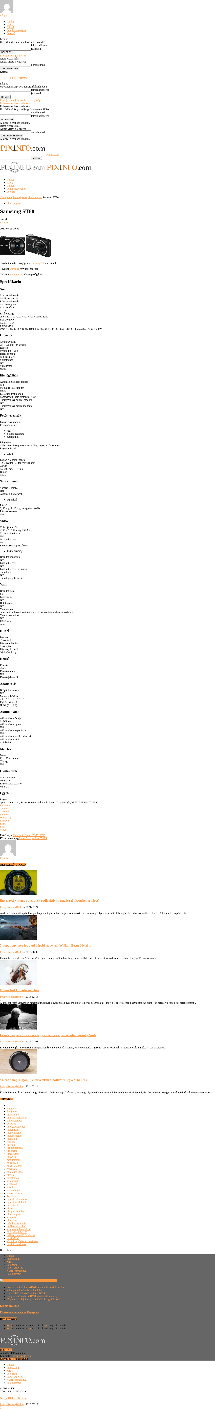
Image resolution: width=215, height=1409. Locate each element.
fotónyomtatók (14, 1132)
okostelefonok (14, 1165)
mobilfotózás (13, 1159)
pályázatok (12, 1168)
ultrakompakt (35, 197)
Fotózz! (11, 33)
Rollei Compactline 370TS (33, 838)
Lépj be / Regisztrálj (17, 77)
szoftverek (12, 1184)
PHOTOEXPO (15, 1267)
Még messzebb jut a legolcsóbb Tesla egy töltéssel (33, 1299)
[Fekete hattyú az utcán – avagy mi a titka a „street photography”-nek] (18, 1028)
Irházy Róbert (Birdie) (12, 907)
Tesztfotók (12, 1196)
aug (46, 1325)
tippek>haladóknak (17, 1199)
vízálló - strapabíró (16, 1226)
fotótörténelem (14, 1135)
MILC (10, 1261)
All (8, 1105)
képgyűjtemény (15, 1147)
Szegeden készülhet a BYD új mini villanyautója (32, 1296)
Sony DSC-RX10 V (13, 1398)
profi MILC (13, 1238)
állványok (12, 1111)
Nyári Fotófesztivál (17, 1270)
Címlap (10, 21)
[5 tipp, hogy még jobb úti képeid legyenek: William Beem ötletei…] (18, 938)
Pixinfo (4, 222)
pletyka (10, 1174)
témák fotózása (15, 1193)
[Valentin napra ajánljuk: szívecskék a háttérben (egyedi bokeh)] (18, 1073)
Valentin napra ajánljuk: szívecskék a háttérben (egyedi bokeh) (43, 1080)
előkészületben (14, 1120)
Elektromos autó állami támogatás (19, 1312)
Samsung (14, 268)
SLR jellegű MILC (17, 1232)
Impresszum (13, 1258)
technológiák (13, 1190)
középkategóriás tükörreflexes (22, 1241)
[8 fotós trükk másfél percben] (18, 983)
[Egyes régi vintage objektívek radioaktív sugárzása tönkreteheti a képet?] (18, 894)
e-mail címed (38, 64)
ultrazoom (12, 1220)
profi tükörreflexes (16, 1244)
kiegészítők (13, 1153)
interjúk (11, 1144)
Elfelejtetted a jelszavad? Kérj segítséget (21, 100)
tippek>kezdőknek (16, 1202)
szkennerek (13, 1181)
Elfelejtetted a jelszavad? (13, 55)
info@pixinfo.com (21, 1356)
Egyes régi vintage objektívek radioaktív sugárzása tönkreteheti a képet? (50, 900)
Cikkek (10, 27)
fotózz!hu (12, 1138)
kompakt (11, 1217)
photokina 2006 (15, 1171)
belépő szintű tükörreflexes (21, 1235)
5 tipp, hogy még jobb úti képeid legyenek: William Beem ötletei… (45, 945)
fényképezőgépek (17, 197)
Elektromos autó (9, 1305)
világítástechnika (15, 1211)
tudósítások (13, 1205)
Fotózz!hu (12, 1264)
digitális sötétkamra (17, 1117)
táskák (10, 1187)
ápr (30, 1328)
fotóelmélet (12, 1129)
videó (10, 1208)
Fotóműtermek (14, 1273)
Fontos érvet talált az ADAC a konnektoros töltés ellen (35, 1287)
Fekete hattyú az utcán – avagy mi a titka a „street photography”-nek (48, 1035)
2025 (9, 1328)
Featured (11, 1123)
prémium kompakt (16, 1223)
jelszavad (36, 48)
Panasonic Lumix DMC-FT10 (29, 835)
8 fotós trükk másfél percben (19, 990)
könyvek (11, 1156)
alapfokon (12, 1108)
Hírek (10, 24)
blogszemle (13, 1114)
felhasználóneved (40, 45)
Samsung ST (37, 263)
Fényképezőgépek (16, 30)
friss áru (11, 1141)
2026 (9, 1325)
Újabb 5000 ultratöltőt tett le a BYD (26, 1293)
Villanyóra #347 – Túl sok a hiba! (24, 1290)
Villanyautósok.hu (46, 1280)
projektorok (13, 1178)
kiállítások (12, 1150)
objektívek (12, 1162)
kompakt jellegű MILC (19, 1229)
